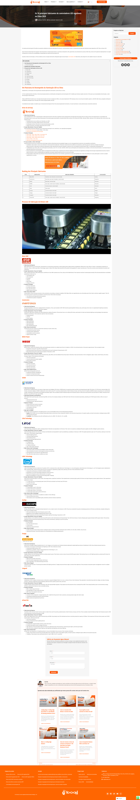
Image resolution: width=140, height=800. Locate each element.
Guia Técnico (118, 50)
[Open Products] (56, 2)
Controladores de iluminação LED (13, 784)
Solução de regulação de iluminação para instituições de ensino (51, 782)
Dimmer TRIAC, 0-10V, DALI (32, 139)
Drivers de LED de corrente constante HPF (15, 782)
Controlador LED (71, 56)
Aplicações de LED (119, 44)
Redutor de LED (119, 45)
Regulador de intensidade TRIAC (122, 53)
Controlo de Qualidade (83, 777)
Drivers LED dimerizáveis (31, 130)
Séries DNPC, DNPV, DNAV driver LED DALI (35, 137)
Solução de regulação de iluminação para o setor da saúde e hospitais (52, 784)
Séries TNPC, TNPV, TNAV (31, 134)
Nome (51, 651)
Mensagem (52, 662)
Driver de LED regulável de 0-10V (13, 777)
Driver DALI (118, 42)
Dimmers (28, 131)
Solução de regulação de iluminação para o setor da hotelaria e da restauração (54, 779)
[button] (122, 64)
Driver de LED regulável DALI (23, 774)
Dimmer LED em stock (10, 774)
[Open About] (48, 2)
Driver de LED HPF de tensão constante (14, 779)
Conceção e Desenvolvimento (85, 779)
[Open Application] (63, 2)
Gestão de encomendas (92, 774)
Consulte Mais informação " (46, 723)
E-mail (51, 656)
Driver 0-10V (118, 41)
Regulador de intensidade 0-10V (122, 39)
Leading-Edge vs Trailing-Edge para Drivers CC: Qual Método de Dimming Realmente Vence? (48, 711)
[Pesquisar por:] (121, 33)
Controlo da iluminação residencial (45, 774)
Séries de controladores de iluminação (34, 140)
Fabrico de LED (82, 774)
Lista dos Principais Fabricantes (122, 51)
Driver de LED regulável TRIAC (28, 777)
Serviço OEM (81, 782)
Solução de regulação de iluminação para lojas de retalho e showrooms (52, 777)
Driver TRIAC (118, 54)
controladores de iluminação (37, 131)
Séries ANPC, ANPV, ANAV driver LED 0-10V (35, 136)
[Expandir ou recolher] (109, 61)
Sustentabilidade (89, 782)
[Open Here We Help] (74, 2)
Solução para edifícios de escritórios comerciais (62, 774)
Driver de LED (119, 47)
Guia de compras (119, 48)
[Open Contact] (82, 2)
